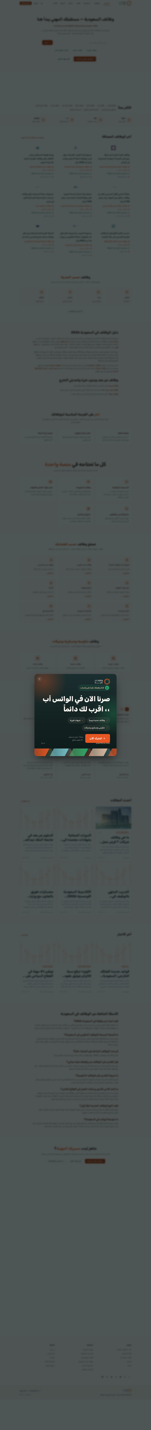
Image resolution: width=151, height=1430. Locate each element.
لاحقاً (43, 743)
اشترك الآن (96, 738)
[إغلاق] (39, 679)
